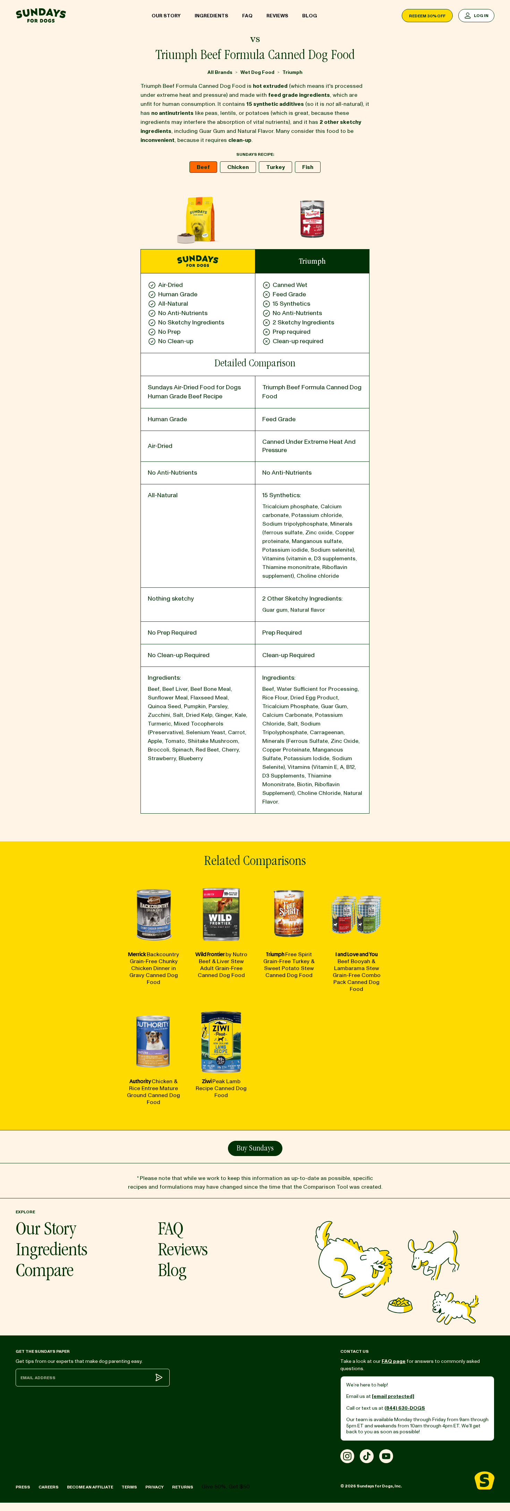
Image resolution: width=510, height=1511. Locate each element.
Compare (45, 1272)
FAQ (247, 15)
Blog (309, 15)
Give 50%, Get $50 (226, 1487)
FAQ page (394, 1361)
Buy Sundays (255, 1149)
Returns (182, 1487)
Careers (49, 1487)
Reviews (277, 15)
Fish (307, 167)
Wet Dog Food (257, 72)
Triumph (292, 72)
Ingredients (211, 15)
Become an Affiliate (90, 1487)
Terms (129, 1487)
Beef (203, 167)
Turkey (275, 167)
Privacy (154, 1487)
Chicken (238, 167)
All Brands (219, 72)
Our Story (166, 15)
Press (23, 1487)
